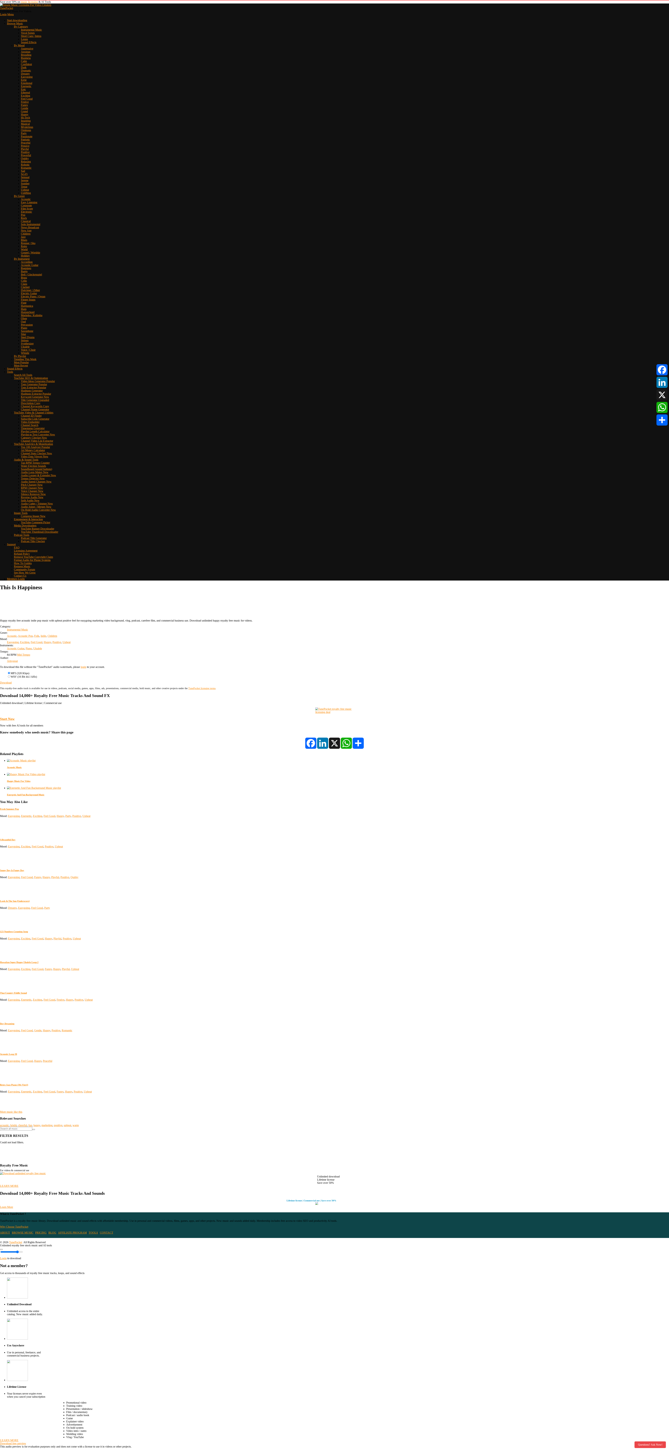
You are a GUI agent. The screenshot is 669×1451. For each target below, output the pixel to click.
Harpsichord (27, 312)
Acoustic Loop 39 (8, 1054)
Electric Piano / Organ (33, 296)
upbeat (67, 1125)
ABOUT (5, 1232)
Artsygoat (12, 661)
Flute (23, 302)
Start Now (7, 719)
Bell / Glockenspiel (31, 274)
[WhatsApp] (662, 407)
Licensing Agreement (25, 550)
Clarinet (25, 287)
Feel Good (27, 98)
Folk (36, 635)
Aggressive (27, 48)
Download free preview (13, 1443)
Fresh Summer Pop (9, 809)
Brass (24, 277)
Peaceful (25, 142)
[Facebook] (662, 369)
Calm (24, 61)
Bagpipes (26, 268)
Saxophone (27, 330)
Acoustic (26, 199)
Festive (25, 101)
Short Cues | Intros (31, 36)
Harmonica (27, 305)
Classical (26, 221)
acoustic (4, 1125)
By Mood (19, 45)
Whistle (25, 352)
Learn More (6, 1207)
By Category (21, 26)
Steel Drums (27, 337)
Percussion (27, 324)
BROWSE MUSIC (22, 1232)
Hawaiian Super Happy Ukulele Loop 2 (19, 962)
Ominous (26, 130)
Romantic (26, 167)
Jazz (23, 236)
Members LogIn (16, 578)
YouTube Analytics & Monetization (33, 443)
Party (24, 133)
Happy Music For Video (18, 781)
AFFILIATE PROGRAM (72, 1232)
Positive (25, 152)
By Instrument (22, 258)
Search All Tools (23, 374)
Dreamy (25, 73)
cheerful (22, 1125)
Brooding (26, 54)
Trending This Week (25, 359)
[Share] (662, 420)
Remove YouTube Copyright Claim (33, 556)
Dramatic (26, 70)
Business (26, 57)
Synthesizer (27, 343)
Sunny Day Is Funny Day (12, 870)
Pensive (25, 145)
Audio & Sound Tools (26, 459)
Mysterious (27, 127)
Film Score (27, 208)
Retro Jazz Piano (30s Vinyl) (14, 1084)
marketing (46, 1125)
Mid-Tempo (23, 654)
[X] (662, 395)
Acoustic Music (14, 767)
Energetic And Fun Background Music (25, 794)
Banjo (24, 271)
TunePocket (6, 8)
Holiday (25, 255)
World (24, 249)
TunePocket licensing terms (202, 688)
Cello (24, 280)
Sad (23, 170)
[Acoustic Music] (21, 760)
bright (13, 1125)
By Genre (19, 196)
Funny (24, 105)
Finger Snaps (28, 299)
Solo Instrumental (30, 224)
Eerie (24, 79)
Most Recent (21, 365)
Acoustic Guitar (29, 265)
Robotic (25, 164)
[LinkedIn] (662, 382)
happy (36, 1125)
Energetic (26, 86)
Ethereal (25, 92)
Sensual (25, 177)
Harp (23, 309)
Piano (24, 327)
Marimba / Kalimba (31, 315)
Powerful (26, 155)
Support (11, 544)
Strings (25, 340)
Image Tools (21, 513)
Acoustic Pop (25, 635)
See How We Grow (25, 572)
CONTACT (106, 1232)
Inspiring (26, 120)
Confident (26, 64)
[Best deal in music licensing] (334, 712)
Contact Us (20, 575)
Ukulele (25, 346)
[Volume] (1, 1249)
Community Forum (24, 569)
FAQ (17, 547)
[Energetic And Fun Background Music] (34, 787)
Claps (24, 283)
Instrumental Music (31, 29)
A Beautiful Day (8, 839)
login (83, 666)
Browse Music (15, 23)
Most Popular (21, 362)
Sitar (23, 334)
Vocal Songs (28, 32)
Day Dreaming (7, 1023)
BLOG (52, 1232)
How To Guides (23, 563)
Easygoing (27, 76)
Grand (24, 111)
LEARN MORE (9, 1185)
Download (6, 682)
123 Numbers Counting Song (14, 931)
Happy (24, 114)
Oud (23, 321)
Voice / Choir (28, 349)
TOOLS (93, 1232)
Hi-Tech (25, 117)
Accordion (27, 261)
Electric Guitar (29, 293)
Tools (10, 371)
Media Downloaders (25, 525)
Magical (25, 123)
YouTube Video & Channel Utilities (33, 412)
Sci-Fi (24, 174)
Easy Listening (29, 202)
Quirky (25, 158)
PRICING (41, 1232)
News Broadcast (30, 227)
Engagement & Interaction (28, 519)
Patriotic (25, 139)
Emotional (26, 83)
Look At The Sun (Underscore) (15, 901)
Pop (23, 214)
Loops (24, 39)
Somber (25, 183)
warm (75, 1125)
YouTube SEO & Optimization (31, 378)
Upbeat (25, 189)
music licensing (29, 1)
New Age (26, 230)
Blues (24, 239)
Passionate (26, 136)
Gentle (24, 108)
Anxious (25, 51)
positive (58, 1125)
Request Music (22, 566)
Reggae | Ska (28, 243)
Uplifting (26, 192)
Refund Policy (22, 553)
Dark (23, 67)
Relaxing (26, 161)
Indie (43, 635)
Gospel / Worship (30, 252)
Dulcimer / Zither (30, 290)
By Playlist (20, 356)
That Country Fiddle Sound (13, 993)
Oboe (24, 318)
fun (30, 1125)
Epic (23, 89)
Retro (24, 246)
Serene (24, 180)
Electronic (26, 211)
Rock (24, 218)
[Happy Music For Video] (26, 774)
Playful (25, 148)
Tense (24, 186)
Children (25, 233)
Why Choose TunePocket (14, 1226)
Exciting (25, 95)
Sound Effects (28, 42)
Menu (10, 14)
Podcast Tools (21, 534)
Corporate (26, 205)
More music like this (11, 1111)
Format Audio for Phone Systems (32, 560)
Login (3, 14)
